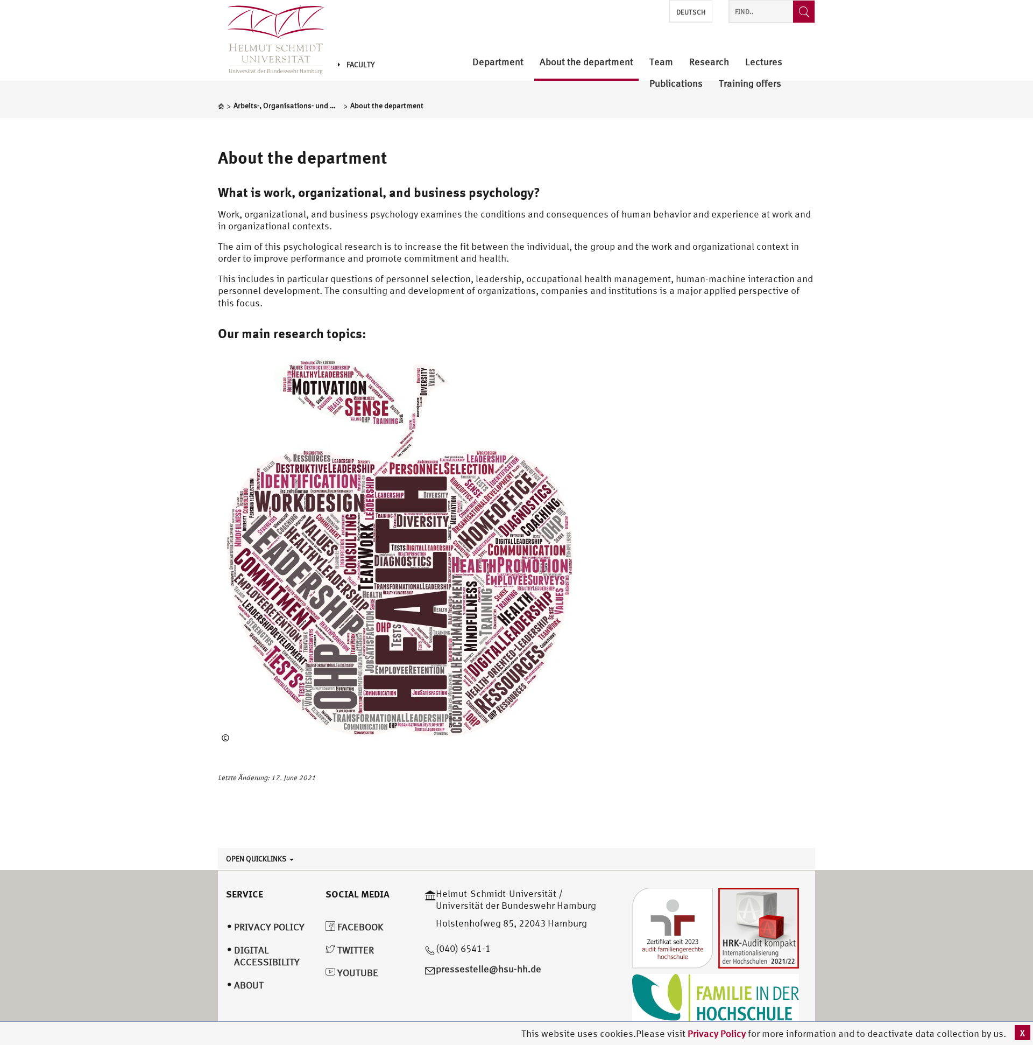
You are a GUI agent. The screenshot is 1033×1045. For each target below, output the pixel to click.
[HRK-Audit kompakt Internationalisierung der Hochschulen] (758, 926)
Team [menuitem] (661, 62)
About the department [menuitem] (586, 62)
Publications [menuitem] (676, 84)
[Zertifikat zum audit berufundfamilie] (672, 926)
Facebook (359, 926)
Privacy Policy (718, 1033)
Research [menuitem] (709, 62)
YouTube (356, 972)
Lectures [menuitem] (763, 62)
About (249, 985)
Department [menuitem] (497, 62)
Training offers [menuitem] (750, 84)
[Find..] (804, 12)
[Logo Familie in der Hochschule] (715, 999)
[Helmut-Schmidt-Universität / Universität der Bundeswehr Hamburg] (271, 40)
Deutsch (690, 12)
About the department (302, 157)
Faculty (360, 64)
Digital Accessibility (267, 956)
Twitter (354, 950)
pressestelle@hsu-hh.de (488, 968)
